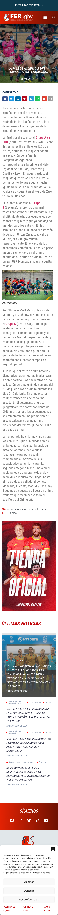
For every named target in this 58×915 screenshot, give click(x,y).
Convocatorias (35, 702)
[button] (53, 849)
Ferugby (41, 509)
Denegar (29, 890)
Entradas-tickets (27, 5)
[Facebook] (12, 820)
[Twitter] (29, 820)
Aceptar (29, 881)
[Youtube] (46, 820)
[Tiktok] (37, 820)
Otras (21, 661)
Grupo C (10, 324)
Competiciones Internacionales (15, 702)
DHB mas (11, 512)
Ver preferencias (29, 899)
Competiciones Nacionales (21, 509)
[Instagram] (20, 820)
